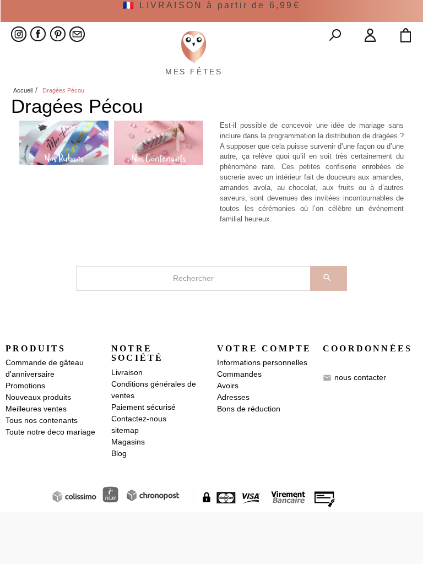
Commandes (239, 374)
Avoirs (227, 385)
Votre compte (264, 348)
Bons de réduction (248, 408)
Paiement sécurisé (143, 407)
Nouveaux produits (38, 397)
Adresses (233, 397)
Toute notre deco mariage (50, 431)
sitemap (125, 430)
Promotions (25, 385)
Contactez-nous (138, 418)
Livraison (127, 372)
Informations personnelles (262, 362)
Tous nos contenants (42, 420)
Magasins (128, 441)
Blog (119, 453)
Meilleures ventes (36, 408)
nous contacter (360, 377)
